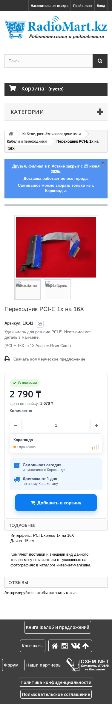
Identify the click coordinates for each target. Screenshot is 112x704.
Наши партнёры (44, 665)
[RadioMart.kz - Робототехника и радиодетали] (56, 27)
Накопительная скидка (49, 5)
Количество (21, 410)
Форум (11, 665)
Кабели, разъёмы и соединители (51, 134)
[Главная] (56, 646)
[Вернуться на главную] (10, 134)
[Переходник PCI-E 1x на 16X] (28, 290)
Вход (101, 5)
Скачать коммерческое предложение (49, 359)
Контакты (33, 646)
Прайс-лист (82, 5)
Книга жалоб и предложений (57, 627)
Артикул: (13, 323)
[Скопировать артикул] (40, 324)
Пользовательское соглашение (56, 694)
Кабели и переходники (27, 141)
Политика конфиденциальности (56, 682)
